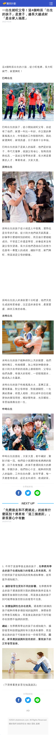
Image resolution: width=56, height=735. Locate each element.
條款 (29, 724)
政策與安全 (22, 724)
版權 (38, 724)
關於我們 (13, 724)
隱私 (33, 724)
